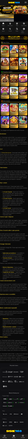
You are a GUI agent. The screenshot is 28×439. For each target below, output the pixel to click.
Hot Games (10, 25)
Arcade (10, 31)
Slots (17, 25)
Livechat (23, 437)
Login (7, 20)
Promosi (14, 437)
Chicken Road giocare (6, 152)
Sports (3, 31)
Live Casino (24, 25)
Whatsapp (4, 437)
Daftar (7, 16)
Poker (17, 31)
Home (3, 25)
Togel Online (22, 31)
